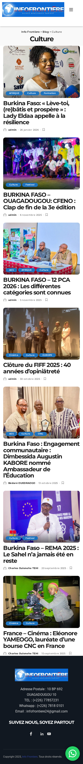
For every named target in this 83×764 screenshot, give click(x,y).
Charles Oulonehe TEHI (23, 568)
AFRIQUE (14, 93)
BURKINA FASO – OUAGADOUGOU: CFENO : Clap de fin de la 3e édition (39, 201)
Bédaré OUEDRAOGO (21, 483)
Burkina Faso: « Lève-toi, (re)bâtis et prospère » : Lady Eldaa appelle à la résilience (36, 113)
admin (12, 129)
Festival (30, 184)
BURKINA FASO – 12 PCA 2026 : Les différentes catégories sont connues (37, 286)
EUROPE (47, 355)
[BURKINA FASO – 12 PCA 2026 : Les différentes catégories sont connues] (41, 249)
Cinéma (13, 355)
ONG (40, 433)
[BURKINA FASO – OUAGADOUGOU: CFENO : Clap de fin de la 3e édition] (41, 163)
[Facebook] (31, 733)
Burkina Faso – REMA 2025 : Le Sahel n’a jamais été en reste (40, 554)
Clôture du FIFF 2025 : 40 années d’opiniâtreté (37, 368)
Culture (31, 93)
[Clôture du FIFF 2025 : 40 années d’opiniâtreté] (41, 334)
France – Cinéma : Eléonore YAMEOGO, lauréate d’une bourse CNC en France (40, 639)
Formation (50, 93)
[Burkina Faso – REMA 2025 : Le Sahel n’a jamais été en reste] (41, 517)
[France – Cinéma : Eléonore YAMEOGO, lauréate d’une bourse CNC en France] (41, 602)
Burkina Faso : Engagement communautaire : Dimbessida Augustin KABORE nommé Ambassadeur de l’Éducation (41, 459)
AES (11, 270)
